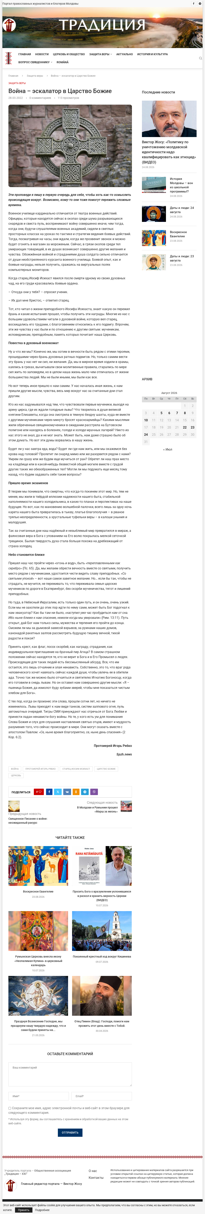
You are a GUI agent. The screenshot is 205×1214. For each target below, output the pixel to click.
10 (146, 420)
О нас (93, 1171)
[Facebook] (193, 3)
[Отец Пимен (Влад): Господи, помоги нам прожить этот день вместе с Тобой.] (102, 996)
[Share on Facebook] (49, 792)
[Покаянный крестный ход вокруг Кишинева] (102, 931)
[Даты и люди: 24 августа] (154, 214)
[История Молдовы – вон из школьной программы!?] (154, 185)
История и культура (152, 54)
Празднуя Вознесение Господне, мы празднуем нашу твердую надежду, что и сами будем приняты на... (38, 1026)
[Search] (201, 58)
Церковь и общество (69, 54)
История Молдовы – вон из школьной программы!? (181, 185)
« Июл (167, 449)
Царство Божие (106, 769)
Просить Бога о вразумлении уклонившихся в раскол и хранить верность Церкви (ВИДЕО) (102, 896)
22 (185, 427)
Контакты (96, 1178)
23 (192, 427)
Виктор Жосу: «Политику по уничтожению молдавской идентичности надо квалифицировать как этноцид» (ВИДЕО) (169, 152)
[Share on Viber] (94, 792)
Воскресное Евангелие (38, 891)
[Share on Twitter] (58, 792)
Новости (42, 54)
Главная (24, 54)
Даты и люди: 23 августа (182, 258)
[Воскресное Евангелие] (38, 866)
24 (146, 435)
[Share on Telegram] (85, 792)
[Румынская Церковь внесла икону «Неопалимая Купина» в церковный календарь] (38, 931)
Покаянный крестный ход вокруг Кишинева (102, 956)
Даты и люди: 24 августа (182, 210)
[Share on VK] (67, 792)
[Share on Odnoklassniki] (76, 792)
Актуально (124, 54)
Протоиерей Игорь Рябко (40, 769)
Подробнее (42, 1210)
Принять (23, 1210)
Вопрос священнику (34, 62)
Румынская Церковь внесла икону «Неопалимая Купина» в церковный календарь (38, 961)
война (15, 769)
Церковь (16, 775)
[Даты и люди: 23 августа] (154, 262)
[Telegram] (200, 3)
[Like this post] (40, 792)
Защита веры (99, 54)
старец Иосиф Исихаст (76, 769)
